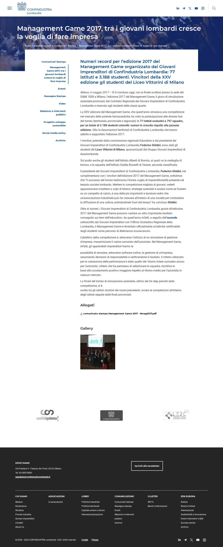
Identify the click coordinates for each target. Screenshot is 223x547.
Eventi (117, 510)
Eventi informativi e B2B (192, 518)
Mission (19, 502)
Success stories (188, 523)
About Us (19, 527)
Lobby (85, 496)
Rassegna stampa (123, 506)
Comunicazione (42, 46)
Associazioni (56, 496)
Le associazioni (55, 502)
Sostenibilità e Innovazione (193, 514)
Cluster (153, 496)
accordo (172, 217)
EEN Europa (188, 496)
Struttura (19, 510)
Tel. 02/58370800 (23, 473)
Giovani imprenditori (24, 518)
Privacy (95, 540)
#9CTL (151, 502)
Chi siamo (21, 496)
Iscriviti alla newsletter (147, 466)
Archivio (118, 523)
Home (28, 46)
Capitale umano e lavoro (93, 510)
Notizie (184, 502)
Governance (20, 506)
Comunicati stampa (124, 502)
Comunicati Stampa (65, 46)
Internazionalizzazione (92, 514)
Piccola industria (23, 514)
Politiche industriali (91, 502)
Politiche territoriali (90, 506)
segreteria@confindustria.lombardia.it (32, 477)
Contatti (19, 523)
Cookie (85, 540)
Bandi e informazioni (157, 506)
